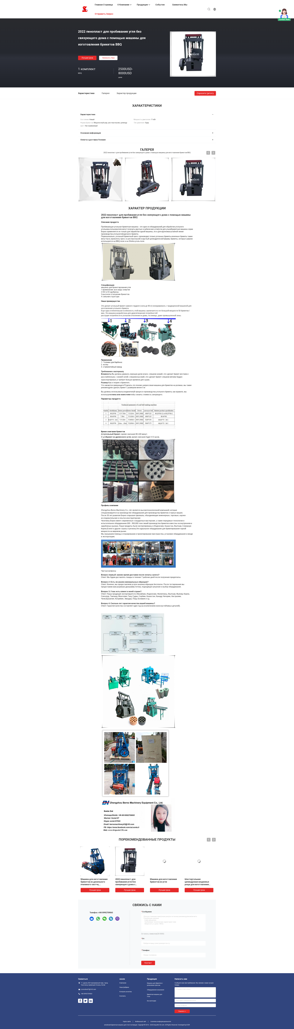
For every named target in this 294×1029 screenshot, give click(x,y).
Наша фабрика (124, 987)
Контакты (122, 996)
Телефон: (146, 950)
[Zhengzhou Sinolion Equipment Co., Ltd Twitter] (85, 1001)
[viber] (117, 919)
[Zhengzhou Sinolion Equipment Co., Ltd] (85, 9)
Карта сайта (127, 1021)
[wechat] (104, 919)
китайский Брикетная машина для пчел (117, 1025)
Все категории (151, 1001)
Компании (122, 983)
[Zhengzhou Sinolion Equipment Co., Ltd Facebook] (80, 1001)
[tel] (124, 919)
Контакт (148, 963)
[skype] (111, 919)
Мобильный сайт (140, 1021)
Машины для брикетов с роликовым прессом (155, 984)
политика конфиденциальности (160, 1021)
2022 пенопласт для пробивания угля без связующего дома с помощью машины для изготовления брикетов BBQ (129, 884)
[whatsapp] (98, 919)
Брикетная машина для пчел (154, 995)
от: (143, 939)
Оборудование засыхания (155, 990)
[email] (92, 919)
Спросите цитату (205, 93)
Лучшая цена (87, 58)
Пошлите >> (182, 1011)
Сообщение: (147, 912)
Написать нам (108, 58)
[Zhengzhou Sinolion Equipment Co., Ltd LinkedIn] (91, 1001)
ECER (188, 1025)
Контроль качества (125, 991)
